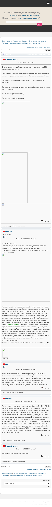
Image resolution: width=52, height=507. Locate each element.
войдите (13, 15)
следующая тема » (45, 47)
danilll (7, 364)
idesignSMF (46, 502)
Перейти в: (46, 480)
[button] (48, 3)
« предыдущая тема (31, 47)
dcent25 (8, 231)
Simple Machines (31, 502)
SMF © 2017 (22, 502)
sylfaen (8, 398)
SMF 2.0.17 (14, 502)
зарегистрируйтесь (30, 15)
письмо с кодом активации (26, 18)
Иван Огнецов (11, 59)
